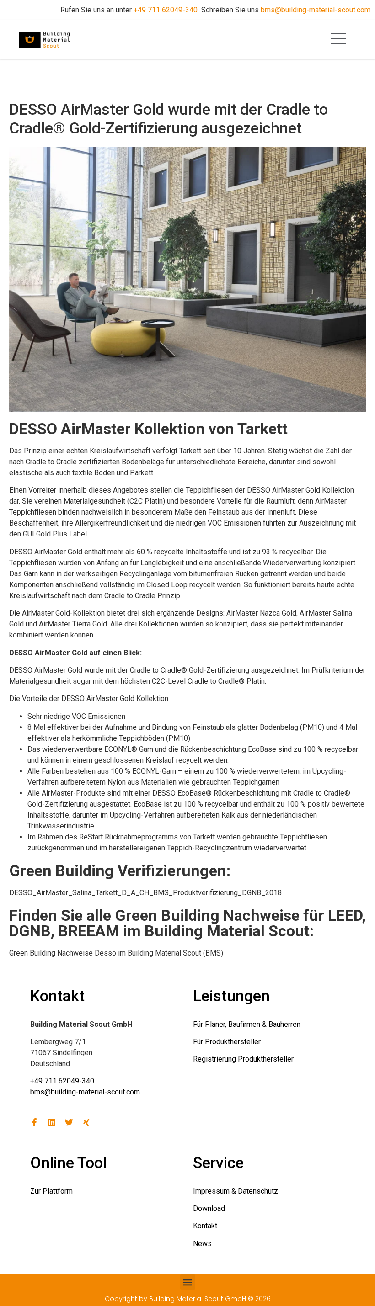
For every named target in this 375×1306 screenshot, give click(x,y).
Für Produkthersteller (227, 1041)
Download (209, 1208)
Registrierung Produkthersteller (243, 1059)
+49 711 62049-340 (166, 9)
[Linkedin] (52, 1122)
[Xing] (86, 1122)
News (202, 1243)
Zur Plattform (51, 1191)
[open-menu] (338, 39)
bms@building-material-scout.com (315, 9)
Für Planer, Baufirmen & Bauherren (246, 1024)
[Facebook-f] (34, 1122)
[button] (187, 1282)
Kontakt (205, 1225)
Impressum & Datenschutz (235, 1191)
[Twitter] (69, 1122)
